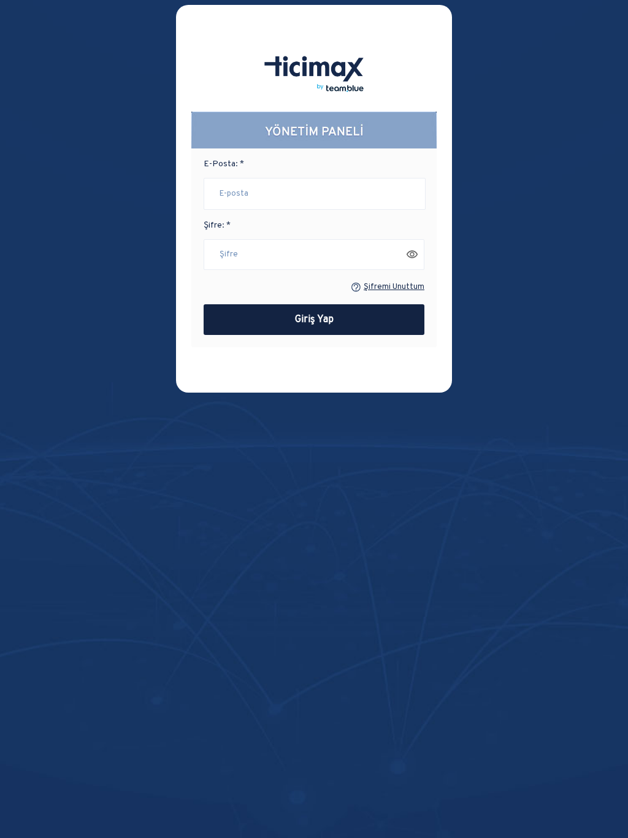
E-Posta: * (224, 164)
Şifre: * (217, 225)
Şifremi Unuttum (394, 287)
